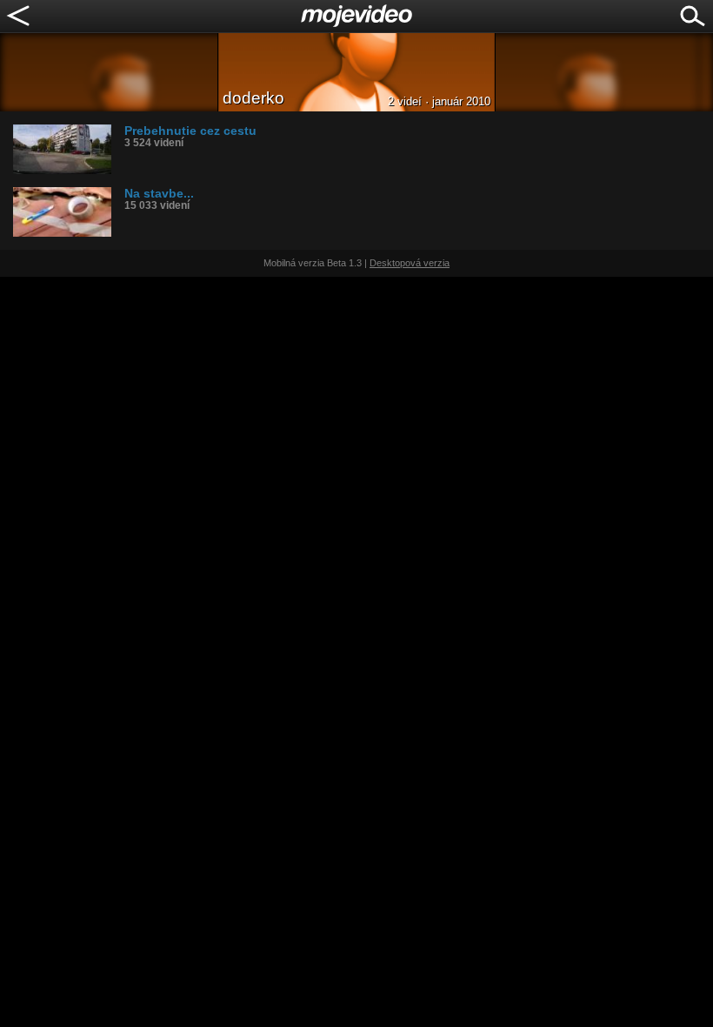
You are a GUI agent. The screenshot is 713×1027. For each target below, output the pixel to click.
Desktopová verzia (410, 263)
